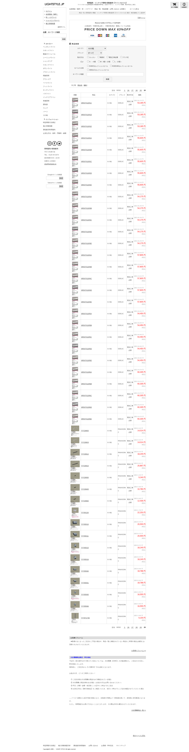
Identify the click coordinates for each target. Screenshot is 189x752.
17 (132, 90)
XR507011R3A (86, 197)
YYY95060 (85, 571)
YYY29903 (85, 442)
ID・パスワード (51, 17)
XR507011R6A (86, 372)
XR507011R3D (86, 232)
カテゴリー (49, 44)
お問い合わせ (114, 9)
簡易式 (101, 57)
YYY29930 (85, 477)
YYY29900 (85, 431)
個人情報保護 (50, 23)
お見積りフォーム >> (138, 651)
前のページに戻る (139, 736)
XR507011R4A (86, 255)
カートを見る (134, 9)
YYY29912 (85, 454)
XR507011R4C (86, 278)
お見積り (123, 9)
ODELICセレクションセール (99, 70)
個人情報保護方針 (64, 745)
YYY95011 (85, 536)
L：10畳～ (118, 62)
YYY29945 (85, 489)
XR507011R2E (86, 185)
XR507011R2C (86, 161)
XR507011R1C (86, 103)
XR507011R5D (86, 349)
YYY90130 (85, 513)
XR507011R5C (86, 337)
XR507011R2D (86, 173)
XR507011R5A (86, 314)
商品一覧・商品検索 (101, 9)
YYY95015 (85, 548)
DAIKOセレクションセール (98, 66)
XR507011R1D (86, 115)
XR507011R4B (86, 267)
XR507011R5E (86, 360)
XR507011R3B (86, 208)
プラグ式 (125, 57)
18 (136, 90)
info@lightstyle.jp (50, 164)
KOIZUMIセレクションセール (122, 66)
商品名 (80, 85)
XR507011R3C (86, 220)
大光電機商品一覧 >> (138, 710)
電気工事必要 (113, 57)
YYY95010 (85, 524)
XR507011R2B (86, 150)
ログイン (49, 11)
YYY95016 (85, 559)
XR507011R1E (86, 126)
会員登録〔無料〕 (52, 14)
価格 (85, 85)
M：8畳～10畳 (105, 62)
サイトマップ (121, 745)
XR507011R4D (86, 290)
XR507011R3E (86, 243)
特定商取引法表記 (49, 745)
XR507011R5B (86, 325)
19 (140, 90)
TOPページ (141, 18)
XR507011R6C (86, 396)
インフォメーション (52, 119)
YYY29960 (85, 501)
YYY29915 (85, 466)
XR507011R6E (86, 419)
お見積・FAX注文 (107, 745)
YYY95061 (85, 583)
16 (128, 90)
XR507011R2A (86, 138)
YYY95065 (85, 594)
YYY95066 (85, 606)
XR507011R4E (86, 302)
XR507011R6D (86, 407)
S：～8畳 (92, 62)
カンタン (92, 57)
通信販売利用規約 (79, 745)
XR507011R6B (86, 384)
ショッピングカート (53, 20)
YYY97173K (85, 618)
